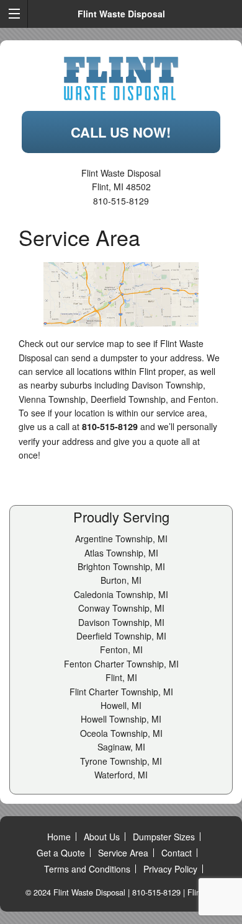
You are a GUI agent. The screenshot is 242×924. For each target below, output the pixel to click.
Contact (176, 853)
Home (59, 836)
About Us (102, 836)
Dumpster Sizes (164, 836)
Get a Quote (61, 853)
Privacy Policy (170, 869)
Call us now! (121, 132)
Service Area (123, 853)
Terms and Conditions (87, 869)
